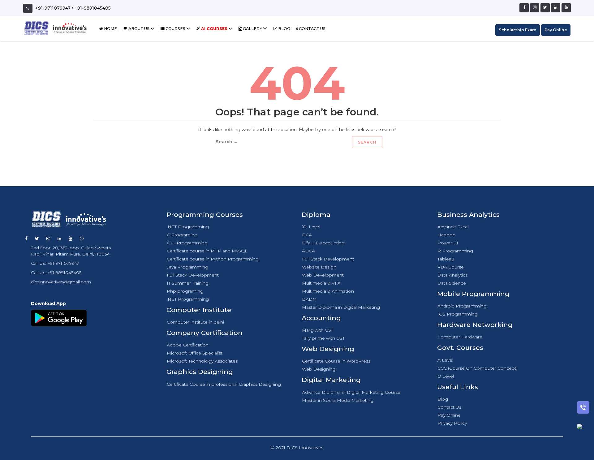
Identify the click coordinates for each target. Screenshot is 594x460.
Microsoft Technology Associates (202, 361)
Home (110, 28)
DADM (309, 299)
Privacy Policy (452, 423)
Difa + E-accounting (323, 243)
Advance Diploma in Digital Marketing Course (351, 392)
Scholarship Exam (517, 30)
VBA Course (450, 267)
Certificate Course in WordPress (336, 361)
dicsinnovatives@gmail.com (61, 282)
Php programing (185, 291)
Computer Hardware (459, 337)
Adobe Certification (188, 345)
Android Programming (462, 306)
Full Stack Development (193, 275)
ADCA (308, 251)
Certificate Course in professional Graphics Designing (224, 384)
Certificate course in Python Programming (213, 259)
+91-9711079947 (53, 8)
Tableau (445, 259)
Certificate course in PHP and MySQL (207, 251)
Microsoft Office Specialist (194, 353)
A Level (445, 360)
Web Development (323, 275)
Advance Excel (453, 227)
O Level (445, 376)
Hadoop (446, 235)
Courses (175, 28)
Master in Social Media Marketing (337, 400)
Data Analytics (452, 275)
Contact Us (311, 28)
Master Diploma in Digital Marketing (341, 307)
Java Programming (187, 267)
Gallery (252, 28)
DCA (307, 235)
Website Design (319, 267)
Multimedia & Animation (328, 291)
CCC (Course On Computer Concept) (477, 368)
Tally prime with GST (323, 338)
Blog (283, 28)
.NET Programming (188, 227)
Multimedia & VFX (321, 283)
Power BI (447, 243)
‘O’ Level (311, 227)
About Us (138, 28)
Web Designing (319, 369)
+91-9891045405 (93, 8)
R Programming (455, 251)
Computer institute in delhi (195, 322)
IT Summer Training (188, 283)
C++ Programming (187, 243)
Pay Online (555, 30)
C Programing (182, 235)
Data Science (451, 283)
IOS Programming (457, 314)
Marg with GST (317, 330)
